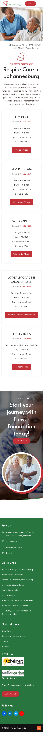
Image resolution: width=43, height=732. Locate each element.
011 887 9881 (25, 286)
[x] (16, 713)
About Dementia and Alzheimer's (16, 605)
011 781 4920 (11, 541)
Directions (10, 553)
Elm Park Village (21, 150)
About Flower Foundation (13, 574)
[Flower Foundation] (11, 3)
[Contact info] (39, 728)
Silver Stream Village (21, 202)
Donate (5, 641)
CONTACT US (30, 4)
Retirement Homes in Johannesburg (17, 579)
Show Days (6, 631)
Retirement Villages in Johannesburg (17, 569)
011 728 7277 (25, 338)
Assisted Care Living (10, 590)
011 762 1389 (25, 226)
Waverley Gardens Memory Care (21, 314)
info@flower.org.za (14, 547)
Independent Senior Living (13, 585)
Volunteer (6, 646)
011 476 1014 (25, 121)
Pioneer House (21, 367)
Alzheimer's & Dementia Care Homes (17, 600)
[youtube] (21, 713)
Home (14, 45)
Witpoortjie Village (21, 254)
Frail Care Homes (9, 595)
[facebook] (4, 713)
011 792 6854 (25, 174)
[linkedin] (10, 713)
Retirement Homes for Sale (13, 636)
